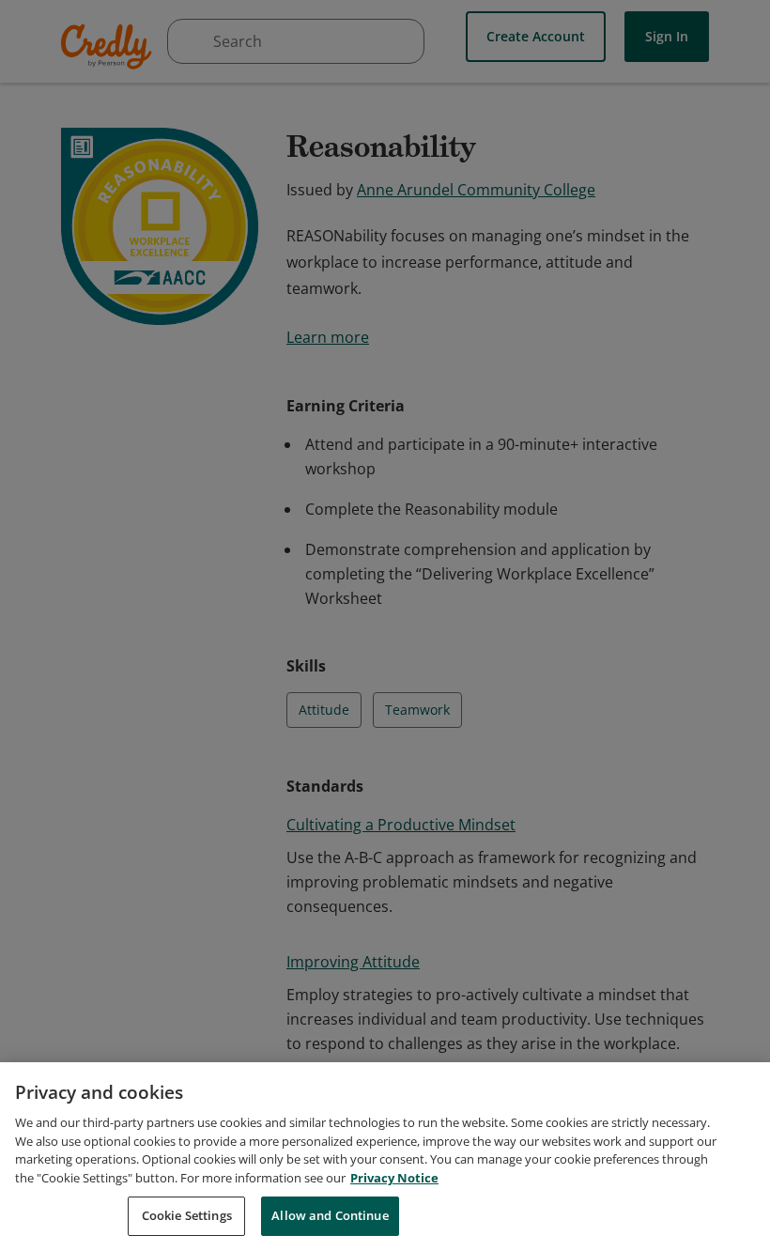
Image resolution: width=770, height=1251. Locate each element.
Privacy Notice (394, 1177)
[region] (385, 1156)
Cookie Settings (187, 1215)
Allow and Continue (329, 1215)
